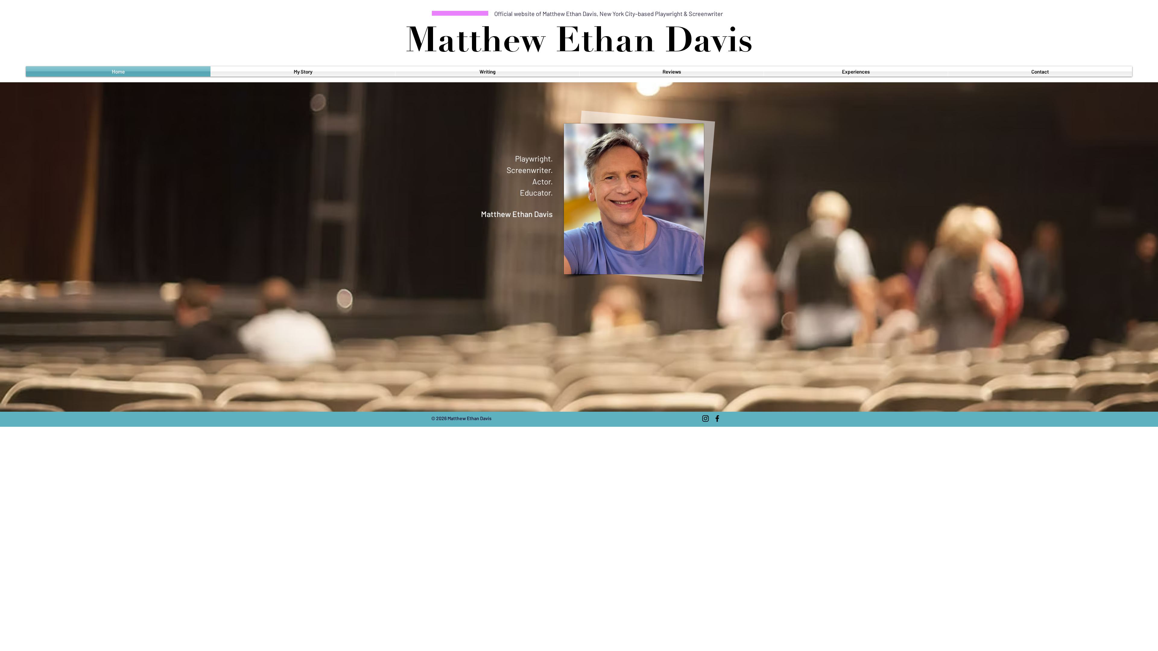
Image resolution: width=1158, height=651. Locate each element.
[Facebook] (717, 418)
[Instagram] (705, 418)
